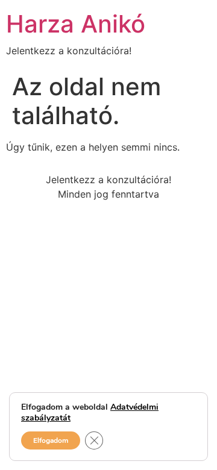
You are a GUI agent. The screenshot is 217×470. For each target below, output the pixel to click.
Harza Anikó (75, 24)
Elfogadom (50, 440)
